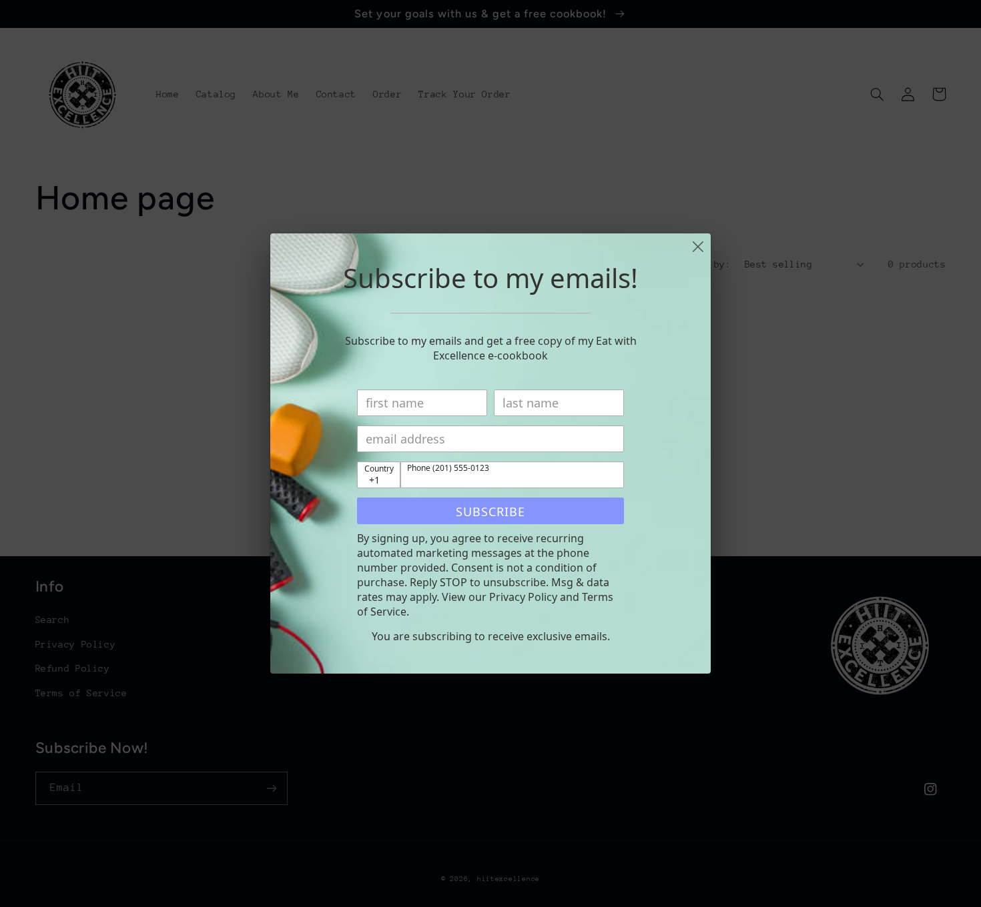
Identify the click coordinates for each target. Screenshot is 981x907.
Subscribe (490, 512)
